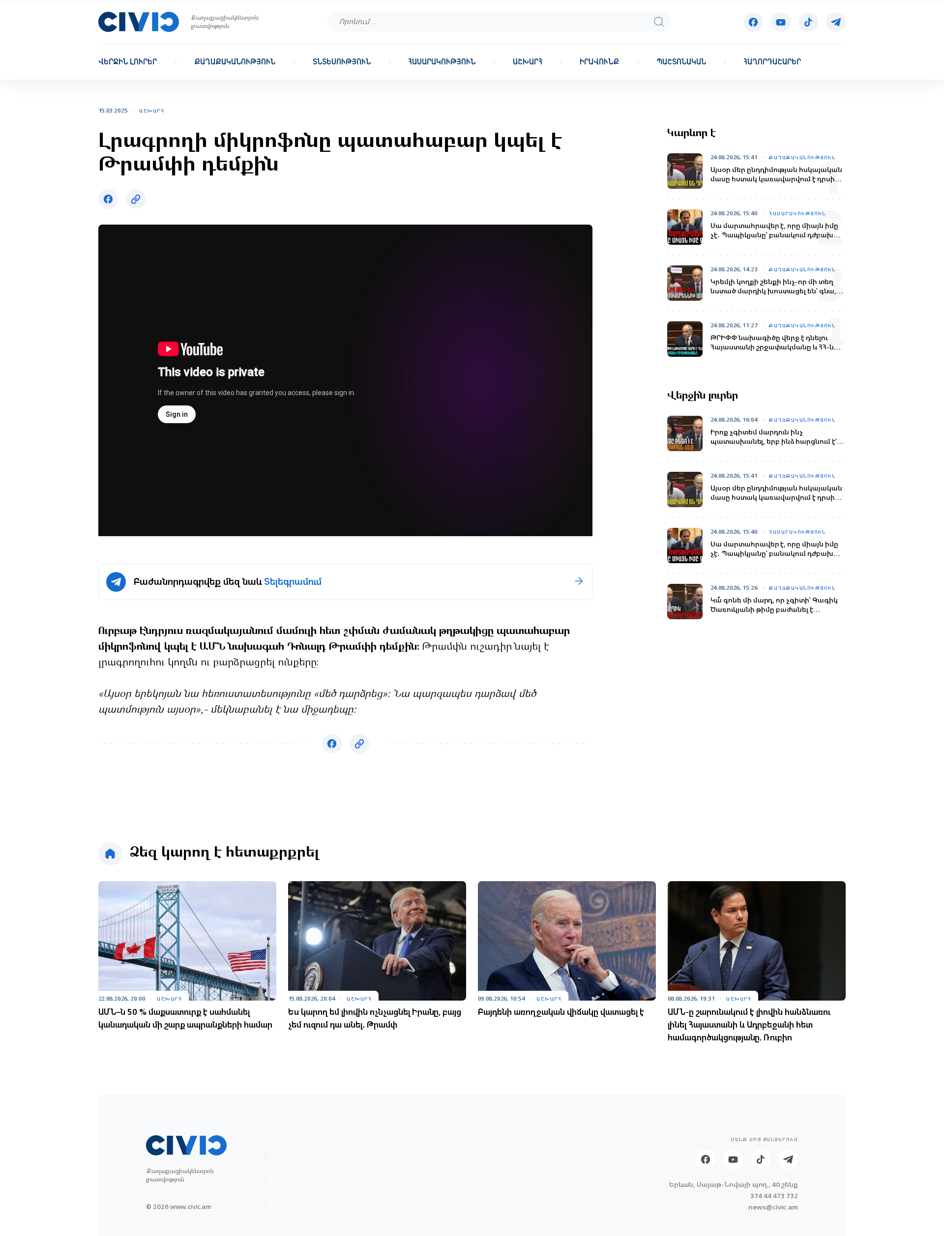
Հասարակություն (441, 62)
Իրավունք (599, 62)
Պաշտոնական (681, 62)
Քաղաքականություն (234, 62)
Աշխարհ (527, 62)
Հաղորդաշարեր (772, 62)
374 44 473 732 (774, 1196)
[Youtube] (781, 22)
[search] (659, 22)
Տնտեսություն (342, 62)
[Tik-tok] (808, 22)
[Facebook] (753, 22)
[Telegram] (836, 22)
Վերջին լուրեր (127, 62)
